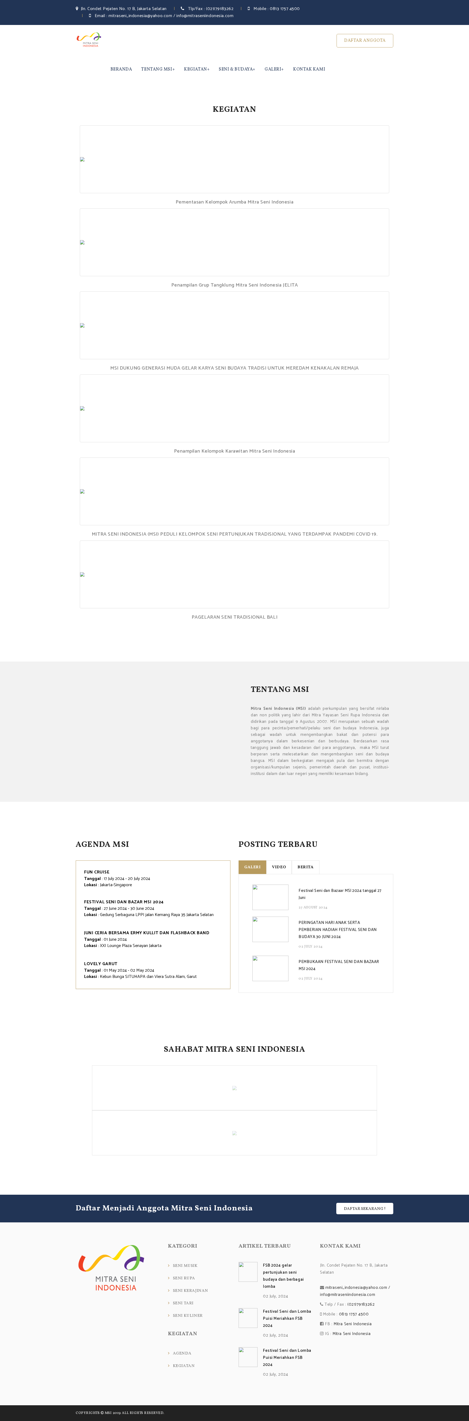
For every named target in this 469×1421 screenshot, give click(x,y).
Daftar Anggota (365, 41)
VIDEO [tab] (279, 867)
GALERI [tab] (252, 867)
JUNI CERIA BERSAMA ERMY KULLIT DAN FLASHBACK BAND (146, 933)
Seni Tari (183, 1303)
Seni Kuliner (188, 1316)
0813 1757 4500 (285, 8)
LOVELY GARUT (101, 964)
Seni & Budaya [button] (236, 69)
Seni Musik (185, 1266)
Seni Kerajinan (190, 1291)
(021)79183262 (219, 8)
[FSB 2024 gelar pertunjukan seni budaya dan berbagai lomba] (248, 1272)
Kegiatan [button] (195, 69)
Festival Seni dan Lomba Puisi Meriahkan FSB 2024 (287, 1318)
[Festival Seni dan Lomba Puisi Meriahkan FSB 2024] (248, 1318)
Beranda (121, 69)
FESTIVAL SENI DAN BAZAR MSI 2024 (124, 902)
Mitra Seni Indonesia (353, 1324)
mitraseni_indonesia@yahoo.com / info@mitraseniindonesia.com (171, 16)
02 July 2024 (311, 946)
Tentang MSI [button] (156, 69)
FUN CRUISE (97, 872)
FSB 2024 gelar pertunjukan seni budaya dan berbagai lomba (283, 1276)
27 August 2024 (313, 907)
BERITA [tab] (305, 867)
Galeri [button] (273, 69)
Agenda (182, 1353)
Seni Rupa (184, 1278)
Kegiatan (184, 1366)
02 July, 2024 (275, 1296)
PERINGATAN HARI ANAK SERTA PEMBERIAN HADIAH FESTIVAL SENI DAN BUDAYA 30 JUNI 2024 (338, 929)
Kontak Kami (309, 69)
